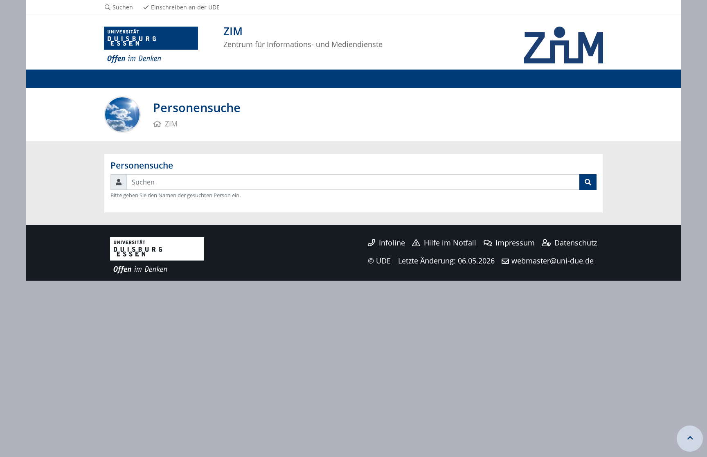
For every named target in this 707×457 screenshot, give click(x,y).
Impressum (515, 243)
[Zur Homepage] (151, 45)
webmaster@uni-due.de (552, 261)
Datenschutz (575, 243)
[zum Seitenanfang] (690, 438)
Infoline (392, 243)
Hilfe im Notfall (450, 243)
